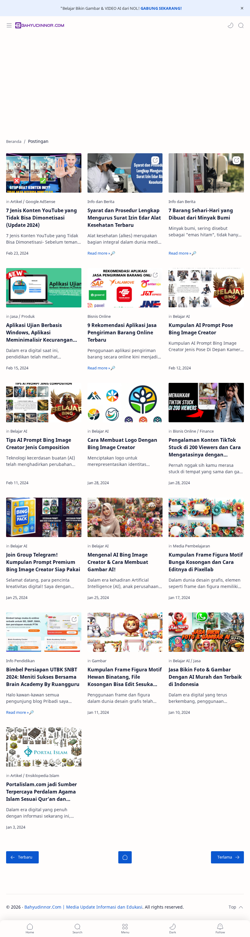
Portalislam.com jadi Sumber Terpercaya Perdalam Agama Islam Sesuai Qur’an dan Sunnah (41, 792)
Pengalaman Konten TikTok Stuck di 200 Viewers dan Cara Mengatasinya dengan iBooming (205, 447)
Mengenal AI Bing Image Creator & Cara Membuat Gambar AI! (118, 562)
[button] (230, 25)
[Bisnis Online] (186, 431)
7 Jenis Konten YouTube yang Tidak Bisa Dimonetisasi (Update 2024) (41, 217)
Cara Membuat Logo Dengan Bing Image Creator (122, 444)
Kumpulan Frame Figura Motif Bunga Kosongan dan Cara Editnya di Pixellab (206, 562)
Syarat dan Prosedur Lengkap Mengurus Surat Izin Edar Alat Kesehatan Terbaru (124, 217)
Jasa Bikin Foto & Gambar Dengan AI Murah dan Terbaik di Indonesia (205, 677)
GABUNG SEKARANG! (161, 8)
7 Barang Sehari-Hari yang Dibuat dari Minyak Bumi (201, 214)
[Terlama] (227, 857)
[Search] (240, 25)
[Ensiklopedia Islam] (42, 775)
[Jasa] (15, 316)
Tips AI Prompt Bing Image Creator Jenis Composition (38, 444)
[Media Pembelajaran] (191, 546)
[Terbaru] (22, 857)
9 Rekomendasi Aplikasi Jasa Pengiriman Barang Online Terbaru (122, 332)
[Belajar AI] (181, 316)
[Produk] (28, 316)
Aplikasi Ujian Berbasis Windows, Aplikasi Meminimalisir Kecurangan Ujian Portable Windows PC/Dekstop (39, 332)
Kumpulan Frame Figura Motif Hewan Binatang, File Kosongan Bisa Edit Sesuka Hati (125, 677)
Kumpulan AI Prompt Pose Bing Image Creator (201, 329)
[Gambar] (99, 660)
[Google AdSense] (40, 201)
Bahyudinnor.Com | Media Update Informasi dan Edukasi (83, 907)
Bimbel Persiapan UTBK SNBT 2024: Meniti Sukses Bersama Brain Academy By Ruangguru (43, 677)
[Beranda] (125, 857)
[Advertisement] (125, 83)
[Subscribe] (220, 928)
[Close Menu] (242, 8)
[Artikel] (17, 201)
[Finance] (207, 431)
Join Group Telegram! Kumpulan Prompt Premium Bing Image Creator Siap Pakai (43, 562)
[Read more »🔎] (67, 253)
